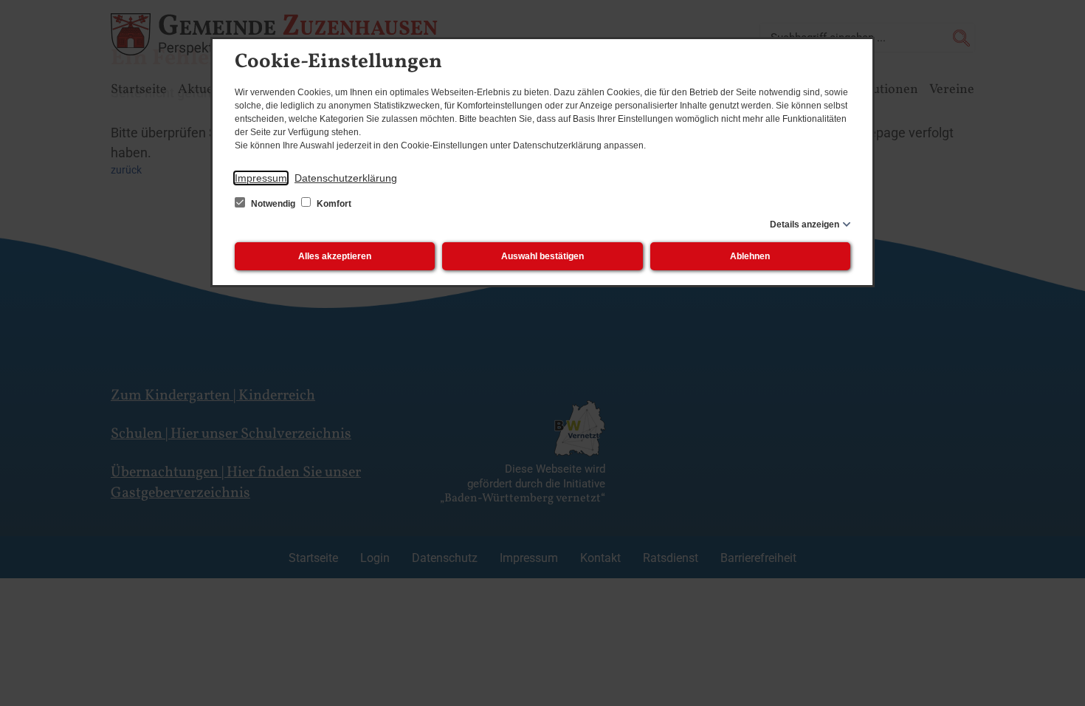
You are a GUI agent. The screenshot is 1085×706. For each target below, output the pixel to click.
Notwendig (273, 204)
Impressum (261, 178)
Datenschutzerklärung (345, 178)
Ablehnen (750, 256)
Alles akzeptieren (334, 256)
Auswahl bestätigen (542, 256)
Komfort (332, 204)
